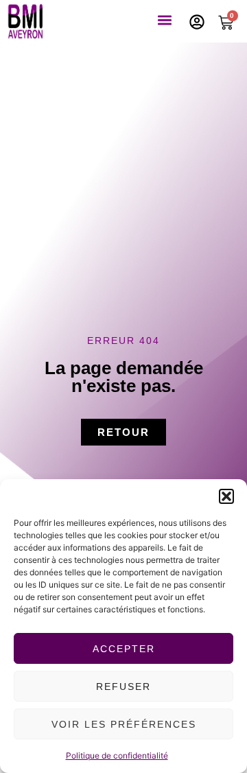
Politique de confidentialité (117, 755)
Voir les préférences (123, 724)
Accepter (124, 648)
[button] (226, 496)
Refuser (123, 686)
